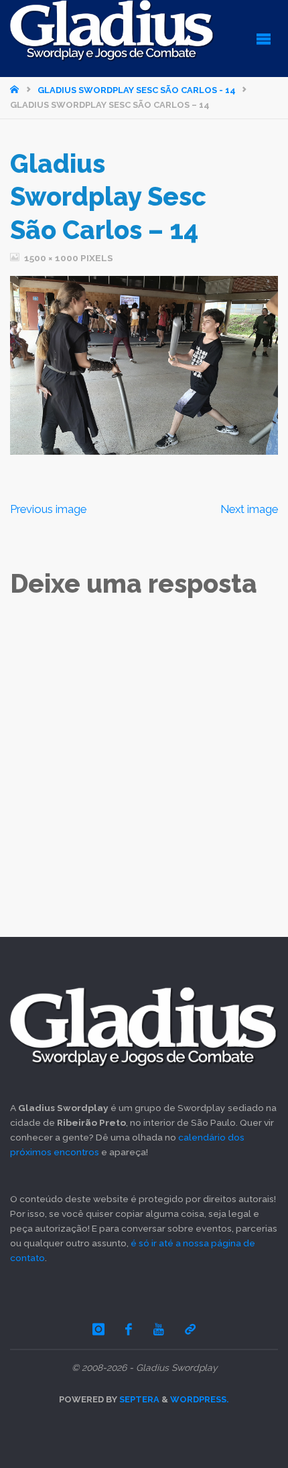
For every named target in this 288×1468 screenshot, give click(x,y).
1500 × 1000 (52, 257)
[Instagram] (98, 1329)
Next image (249, 509)
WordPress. (199, 1399)
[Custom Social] (190, 1329)
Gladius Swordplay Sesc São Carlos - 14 (137, 90)
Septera (138, 1399)
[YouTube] (159, 1329)
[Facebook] (129, 1329)
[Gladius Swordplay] (112, 31)
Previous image (48, 509)
